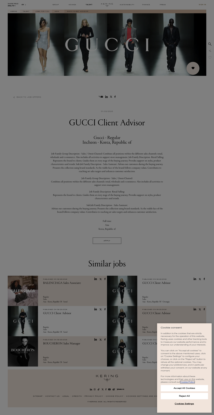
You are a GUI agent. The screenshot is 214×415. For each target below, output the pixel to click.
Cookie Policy (187, 382)
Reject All (184, 396)
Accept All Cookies (184, 388)
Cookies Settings (184, 404)
